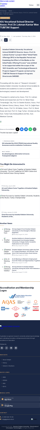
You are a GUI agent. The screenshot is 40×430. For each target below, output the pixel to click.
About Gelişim (7, 359)
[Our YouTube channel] (11, 348)
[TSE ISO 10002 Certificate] (16, 308)
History (5, 363)
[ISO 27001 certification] (5, 308)
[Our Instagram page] (6, 348)
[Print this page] (10, 40)
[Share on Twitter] (17, 129)
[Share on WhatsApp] (30, 129)
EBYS (4, 386)
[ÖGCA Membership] (26, 308)
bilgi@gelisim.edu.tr (8, 419)
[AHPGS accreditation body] (29, 302)
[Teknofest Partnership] (23, 314)
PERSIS (5, 380)
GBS (4, 383)
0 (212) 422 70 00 (7, 417)
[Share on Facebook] (22, 129)
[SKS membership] (16, 315)
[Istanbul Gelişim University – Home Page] (4, 5)
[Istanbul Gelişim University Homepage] (20, 329)
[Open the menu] (38, 5)
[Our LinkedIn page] (26, 129)
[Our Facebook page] (2, 348)
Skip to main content (7, 1)
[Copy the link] (34, 129)
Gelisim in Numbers (8, 366)
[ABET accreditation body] (35, 302)
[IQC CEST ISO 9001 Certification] (36, 308)
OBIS (4, 377)
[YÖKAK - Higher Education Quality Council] (20, 296)
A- (2, 40)
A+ (6, 40)
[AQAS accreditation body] (13, 302)
